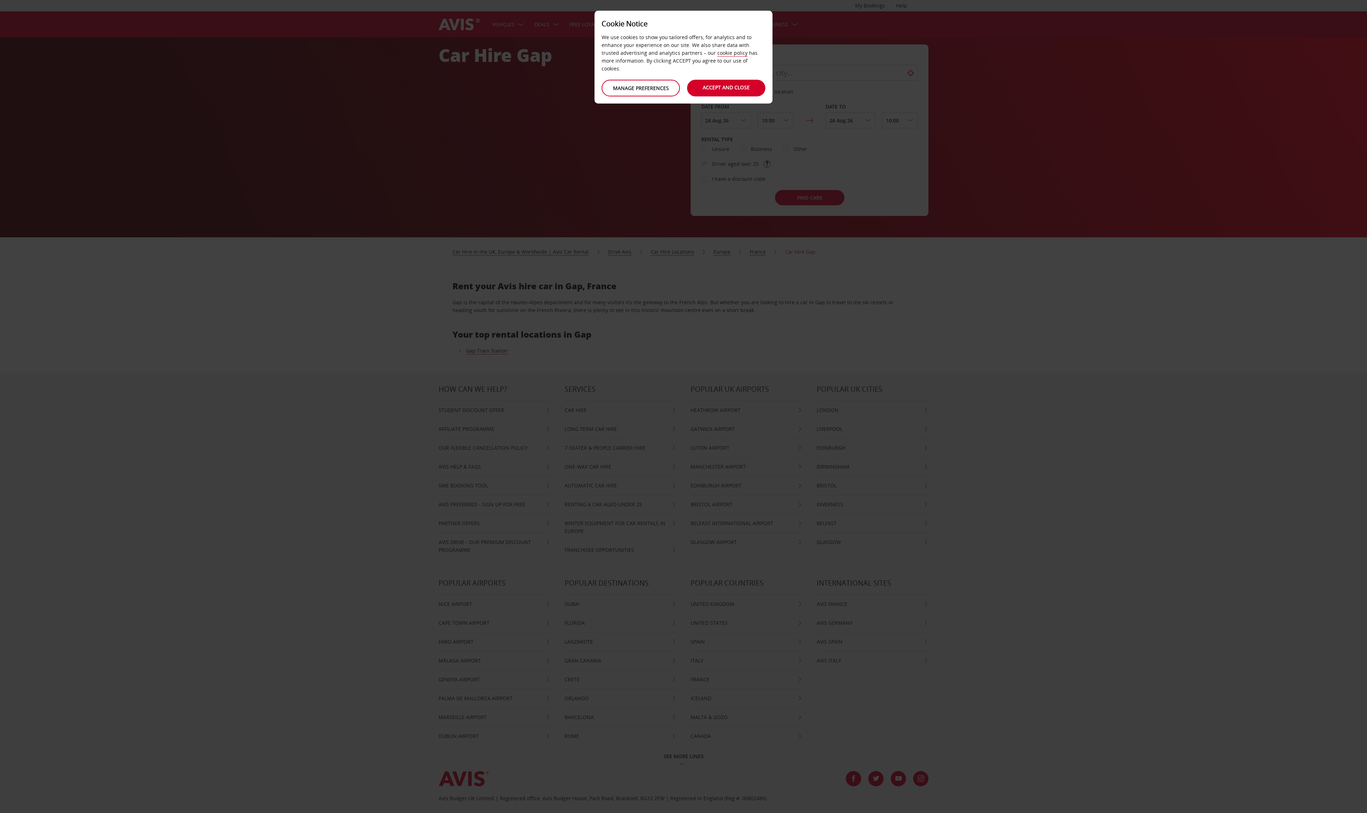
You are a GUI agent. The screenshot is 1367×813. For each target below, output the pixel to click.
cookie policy (732, 52)
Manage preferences (641, 88)
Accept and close (726, 87)
